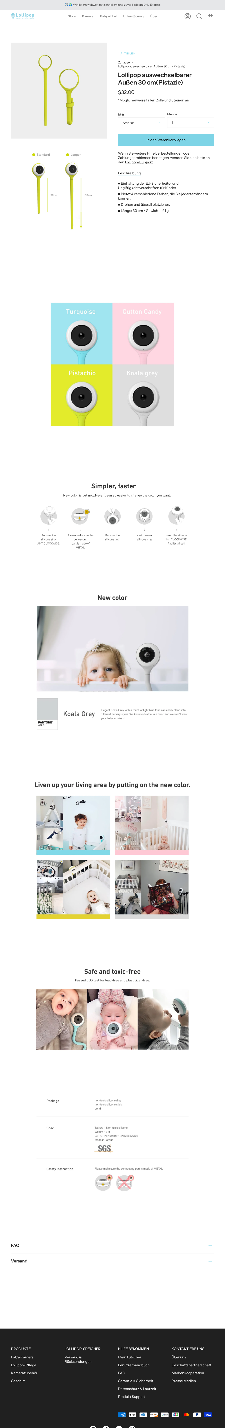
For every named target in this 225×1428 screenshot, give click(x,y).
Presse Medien (184, 1381)
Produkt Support (131, 1396)
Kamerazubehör (24, 1373)
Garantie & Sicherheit (135, 1381)
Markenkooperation (188, 1373)
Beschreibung (129, 173)
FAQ (15, 1245)
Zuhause (124, 62)
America (128, 123)
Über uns (179, 1357)
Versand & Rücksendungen (78, 1359)
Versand (19, 1261)
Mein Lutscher (129, 1357)
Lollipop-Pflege (23, 1365)
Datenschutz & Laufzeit (137, 1389)
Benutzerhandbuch (134, 1365)
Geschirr (18, 1381)
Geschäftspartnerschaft (191, 1365)
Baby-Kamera (22, 1357)
